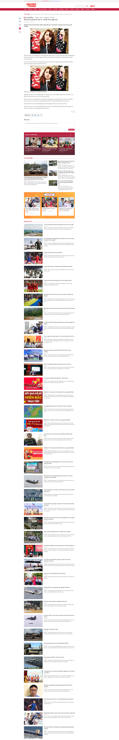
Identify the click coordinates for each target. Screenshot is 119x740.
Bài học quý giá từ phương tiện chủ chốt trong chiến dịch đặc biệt (65, 182)
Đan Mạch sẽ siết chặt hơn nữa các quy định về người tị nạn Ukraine (58, 295)
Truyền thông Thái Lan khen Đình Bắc (53, 252)
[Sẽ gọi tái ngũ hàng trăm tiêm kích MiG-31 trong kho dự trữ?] (53, 163)
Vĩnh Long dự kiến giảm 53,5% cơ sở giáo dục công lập (57, 531)
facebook (20, 21)
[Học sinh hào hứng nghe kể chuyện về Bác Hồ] (50, 142)
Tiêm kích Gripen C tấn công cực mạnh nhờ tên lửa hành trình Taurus (59, 616)
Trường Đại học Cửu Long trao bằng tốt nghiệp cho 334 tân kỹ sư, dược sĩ (59, 672)
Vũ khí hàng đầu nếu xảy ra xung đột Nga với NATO (56, 643)
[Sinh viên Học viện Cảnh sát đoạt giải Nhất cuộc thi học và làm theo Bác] (67, 142)
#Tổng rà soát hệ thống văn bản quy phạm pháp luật (50, 14)
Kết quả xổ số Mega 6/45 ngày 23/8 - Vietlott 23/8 (56, 378)
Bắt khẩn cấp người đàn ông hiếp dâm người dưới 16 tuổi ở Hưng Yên (58, 686)
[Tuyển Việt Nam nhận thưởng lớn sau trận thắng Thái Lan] (33, 286)
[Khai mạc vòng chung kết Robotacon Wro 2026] (66, 202)
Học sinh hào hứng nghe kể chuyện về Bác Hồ (49, 149)
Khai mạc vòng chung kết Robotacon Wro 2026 (65, 209)
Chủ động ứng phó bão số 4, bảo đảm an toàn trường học (58, 406)
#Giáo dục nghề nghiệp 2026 (35, 14)
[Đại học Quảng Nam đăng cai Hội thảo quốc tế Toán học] (33, 369)
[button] (69, 134)
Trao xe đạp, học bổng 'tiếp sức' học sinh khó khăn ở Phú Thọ (59, 336)
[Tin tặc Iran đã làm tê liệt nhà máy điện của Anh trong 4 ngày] (33, 230)
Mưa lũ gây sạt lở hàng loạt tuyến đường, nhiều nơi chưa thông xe (59, 309)
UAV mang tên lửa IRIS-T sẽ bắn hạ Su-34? (54, 657)
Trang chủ (25, 9)
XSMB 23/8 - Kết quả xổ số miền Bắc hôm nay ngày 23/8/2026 (59, 392)
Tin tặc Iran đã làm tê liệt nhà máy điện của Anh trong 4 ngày (59, 224)
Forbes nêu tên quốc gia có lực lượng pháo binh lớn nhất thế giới (66, 172)
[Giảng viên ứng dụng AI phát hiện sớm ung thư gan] (49, 202)
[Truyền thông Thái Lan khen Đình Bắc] (33, 258)
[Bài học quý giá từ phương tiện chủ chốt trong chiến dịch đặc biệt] (53, 183)
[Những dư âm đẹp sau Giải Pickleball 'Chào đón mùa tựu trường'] (33, 356)
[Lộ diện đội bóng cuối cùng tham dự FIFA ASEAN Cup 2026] (33, 272)
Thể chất (52, 17)
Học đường (61, 9)
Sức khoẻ (77, 9)
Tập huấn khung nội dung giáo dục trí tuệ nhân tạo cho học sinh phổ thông (58, 462)
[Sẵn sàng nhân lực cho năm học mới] (32, 202)
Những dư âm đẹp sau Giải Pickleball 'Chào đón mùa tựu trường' (57, 351)
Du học (41, 17)
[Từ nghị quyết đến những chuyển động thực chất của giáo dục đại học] (33, 328)
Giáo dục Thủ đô (92, 6)
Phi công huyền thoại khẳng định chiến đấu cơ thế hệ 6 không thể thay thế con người (59, 239)
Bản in (20, 24)
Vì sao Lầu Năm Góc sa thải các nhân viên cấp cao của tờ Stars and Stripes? (59, 490)
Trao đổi (55, 9)
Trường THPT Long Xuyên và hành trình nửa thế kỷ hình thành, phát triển (59, 504)
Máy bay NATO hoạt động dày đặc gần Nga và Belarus (57, 587)
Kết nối (50, 9)
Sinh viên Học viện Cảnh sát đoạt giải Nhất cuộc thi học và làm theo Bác (67, 150)
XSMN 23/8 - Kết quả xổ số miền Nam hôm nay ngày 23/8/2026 (59, 448)
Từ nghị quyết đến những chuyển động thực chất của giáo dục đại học (59, 323)
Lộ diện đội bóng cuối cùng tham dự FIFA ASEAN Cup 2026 (58, 266)
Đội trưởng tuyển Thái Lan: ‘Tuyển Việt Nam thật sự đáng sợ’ (59, 699)
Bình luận (20, 28)
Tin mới (20, 31)
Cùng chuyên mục (31, 135)
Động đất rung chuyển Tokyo (51, 629)
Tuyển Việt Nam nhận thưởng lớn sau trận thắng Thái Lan (58, 280)
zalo (20, 17)
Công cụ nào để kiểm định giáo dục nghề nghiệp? (33, 149)
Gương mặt (46, 17)
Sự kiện (27, 14)
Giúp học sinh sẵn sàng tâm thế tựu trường (54, 573)
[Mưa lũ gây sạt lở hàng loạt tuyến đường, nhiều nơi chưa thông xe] (33, 314)
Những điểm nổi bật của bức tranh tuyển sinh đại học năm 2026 (59, 713)
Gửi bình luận (71, 129)
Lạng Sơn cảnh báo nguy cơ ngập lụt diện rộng (55, 601)
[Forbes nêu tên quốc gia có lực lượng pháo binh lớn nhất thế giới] (53, 173)
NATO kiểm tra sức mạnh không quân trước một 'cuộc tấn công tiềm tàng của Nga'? (58, 476)
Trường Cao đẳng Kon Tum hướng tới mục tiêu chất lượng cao (59, 545)
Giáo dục (30, 9)
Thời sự (35, 9)
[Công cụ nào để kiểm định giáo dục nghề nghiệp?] (33, 142)
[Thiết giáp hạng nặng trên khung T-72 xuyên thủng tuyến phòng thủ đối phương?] (36, 168)
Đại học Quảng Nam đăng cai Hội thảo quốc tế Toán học (57, 364)
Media (82, 9)
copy (41, 115)
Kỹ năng (36, 17)
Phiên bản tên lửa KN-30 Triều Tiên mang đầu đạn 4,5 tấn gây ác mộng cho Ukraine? (59, 518)
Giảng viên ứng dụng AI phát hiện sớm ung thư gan (49, 209)
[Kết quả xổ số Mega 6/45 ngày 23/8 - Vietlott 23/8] (33, 383)
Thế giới (72, 9)
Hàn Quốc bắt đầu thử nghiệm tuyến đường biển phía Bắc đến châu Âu (59, 727)
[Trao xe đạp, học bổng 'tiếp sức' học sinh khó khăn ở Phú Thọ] (33, 342)
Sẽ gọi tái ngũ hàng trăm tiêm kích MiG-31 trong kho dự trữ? (66, 162)
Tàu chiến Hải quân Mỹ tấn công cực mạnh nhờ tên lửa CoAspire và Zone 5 (57, 560)
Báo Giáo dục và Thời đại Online (31, 5)
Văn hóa (87, 9)
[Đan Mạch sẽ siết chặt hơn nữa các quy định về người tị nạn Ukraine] (33, 300)
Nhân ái (66, 9)
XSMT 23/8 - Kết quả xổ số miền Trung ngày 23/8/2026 (57, 420)
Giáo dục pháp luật (43, 9)
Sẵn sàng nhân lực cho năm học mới (32, 209)
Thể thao (93, 9)
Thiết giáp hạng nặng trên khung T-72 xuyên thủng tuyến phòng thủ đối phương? (35, 178)
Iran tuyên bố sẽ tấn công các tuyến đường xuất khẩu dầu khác (58, 434)
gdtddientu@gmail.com (56, 1)
